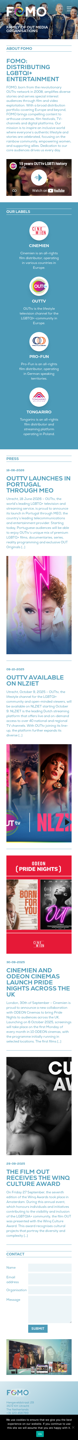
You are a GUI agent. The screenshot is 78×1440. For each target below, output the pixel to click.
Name (11, 1267)
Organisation (16, 1290)
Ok (40, 1434)
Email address (12, 1279)
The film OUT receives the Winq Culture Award (38, 1178)
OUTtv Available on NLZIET (35, 680)
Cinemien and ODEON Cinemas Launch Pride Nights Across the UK (38, 982)
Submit (37, 1329)
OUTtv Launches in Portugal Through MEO (38, 484)
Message (13, 1300)
